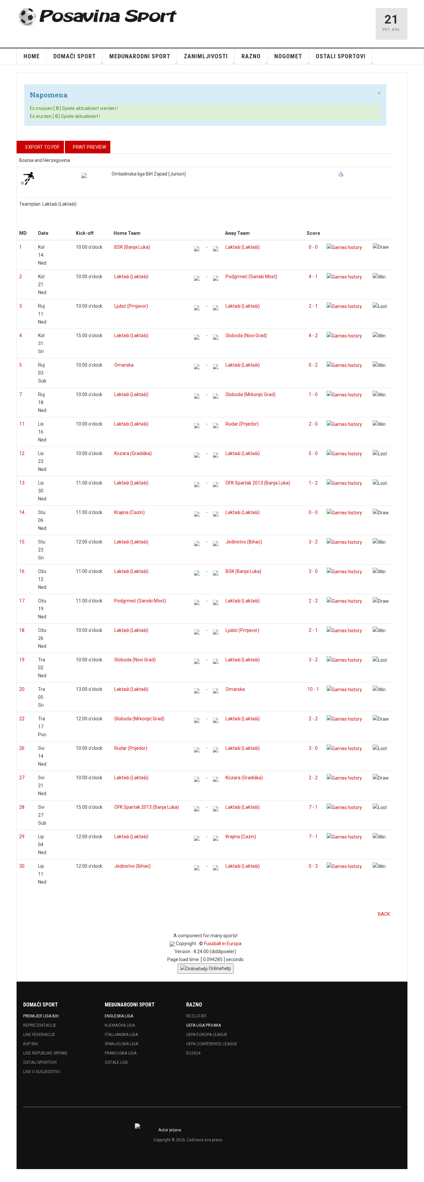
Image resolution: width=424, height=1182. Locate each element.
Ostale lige (116, 1062)
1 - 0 (313, 394)
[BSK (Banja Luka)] (196, 248)
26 (22, 748)
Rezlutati (196, 1016)
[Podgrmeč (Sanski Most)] (215, 278)
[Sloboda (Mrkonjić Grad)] (215, 396)
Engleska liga (119, 1016)
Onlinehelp (219, 968)
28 (22, 807)
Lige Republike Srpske (45, 1053)
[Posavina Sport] (98, 17)
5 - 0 (313, 453)
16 (22, 571)
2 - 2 (313, 600)
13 (22, 483)
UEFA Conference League (211, 1044)
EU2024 (193, 1053)
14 (22, 512)
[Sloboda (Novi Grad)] (215, 337)
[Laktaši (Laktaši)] (215, 248)
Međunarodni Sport (139, 56)
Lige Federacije (39, 1034)
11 (22, 424)
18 (22, 630)
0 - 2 (313, 365)
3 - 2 (313, 541)
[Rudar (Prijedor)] (215, 425)
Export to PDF (42, 147)
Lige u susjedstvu (41, 1071)
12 (22, 453)
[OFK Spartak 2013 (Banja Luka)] (215, 484)
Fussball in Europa (222, 943)
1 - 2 (313, 483)
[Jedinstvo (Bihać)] (215, 543)
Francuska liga (120, 1053)
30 (22, 866)
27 (22, 777)
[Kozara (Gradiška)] (196, 455)
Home (32, 56)
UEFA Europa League (206, 1034)
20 (22, 689)
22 (22, 718)
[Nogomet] (27, 178)
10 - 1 (313, 689)
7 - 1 (313, 807)
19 (22, 659)
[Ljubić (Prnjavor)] (196, 307)
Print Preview (89, 147)
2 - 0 (313, 424)
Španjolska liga (121, 1044)
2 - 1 (313, 306)
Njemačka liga (120, 1025)
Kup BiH (30, 1044)
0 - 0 (313, 247)
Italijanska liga (121, 1034)
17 (22, 600)
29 (22, 836)
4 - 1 (313, 276)
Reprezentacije (39, 1025)
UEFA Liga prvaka (203, 1025)
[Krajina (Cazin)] (196, 514)
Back (384, 914)
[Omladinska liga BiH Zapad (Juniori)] (84, 175)
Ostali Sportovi (40, 1062)
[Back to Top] (7, 1175)
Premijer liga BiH (41, 1016)
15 (22, 541)
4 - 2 (313, 335)
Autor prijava (169, 1130)
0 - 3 (313, 866)
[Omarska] (196, 366)
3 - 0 (313, 571)
